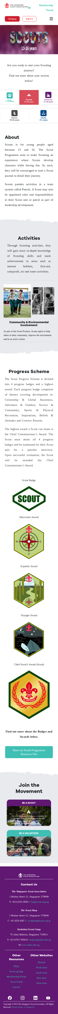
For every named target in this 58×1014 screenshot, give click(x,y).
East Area (42, 978)
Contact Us (30, 1007)
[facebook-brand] (9, 996)
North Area (41, 967)
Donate (41, 962)
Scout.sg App (16, 971)
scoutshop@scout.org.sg (39, 921)
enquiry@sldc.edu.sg (40, 939)
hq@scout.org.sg (40, 902)
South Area (41, 972)
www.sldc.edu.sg (30, 945)
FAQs (16, 966)
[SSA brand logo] (16, 4)
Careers (16, 987)
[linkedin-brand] (35, 996)
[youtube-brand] (48, 996)
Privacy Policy (17, 1007)
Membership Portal (16, 976)
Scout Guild (16, 982)
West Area (41, 983)
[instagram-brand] (22, 996)
